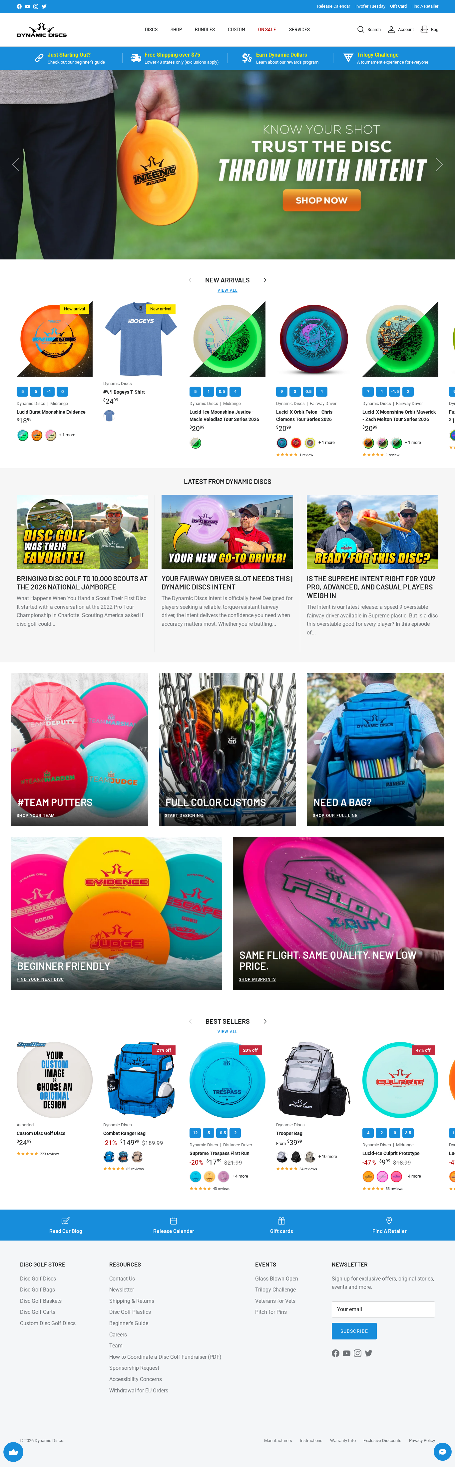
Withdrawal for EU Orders (138, 1390)
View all (227, 290)
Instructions (311, 1440)
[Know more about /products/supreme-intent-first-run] (227, 164)
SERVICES (299, 29)
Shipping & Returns (131, 1301)
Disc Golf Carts (37, 1312)
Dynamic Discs (49, 1440)
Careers (118, 1334)
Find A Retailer (424, 6)
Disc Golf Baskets (41, 1301)
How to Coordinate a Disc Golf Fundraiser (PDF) (165, 1357)
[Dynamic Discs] (42, 30)
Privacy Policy (422, 1440)
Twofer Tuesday (370, 6)
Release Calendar (333, 6)
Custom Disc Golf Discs (48, 1323)
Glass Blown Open (276, 1279)
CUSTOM (236, 29)
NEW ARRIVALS (227, 280)
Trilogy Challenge (275, 1289)
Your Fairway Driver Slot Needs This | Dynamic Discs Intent (227, 582)
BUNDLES (205, 29)
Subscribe (354, 1331)
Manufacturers (278, 1440)
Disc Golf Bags (37, 1289)
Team (116, 1345)
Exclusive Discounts (382, 1440)
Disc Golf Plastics (130, 1312)
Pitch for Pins (271, 1312)
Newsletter (121, 1289)
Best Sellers (228, 1021)
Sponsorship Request (134, 1368)
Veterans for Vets (275, 1301)
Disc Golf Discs (38, 1279)
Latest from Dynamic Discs (227, 481)
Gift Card (398, 6)
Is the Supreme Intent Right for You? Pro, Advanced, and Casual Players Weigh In (371, 586)
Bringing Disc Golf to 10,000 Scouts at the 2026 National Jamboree (82, 582)
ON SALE (267, 29)
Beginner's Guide (128, 1323)
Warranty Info (343, 1440)
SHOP (176, 29)
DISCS (151, 29)
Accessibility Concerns (135, 1379)
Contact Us (122, 1279)
